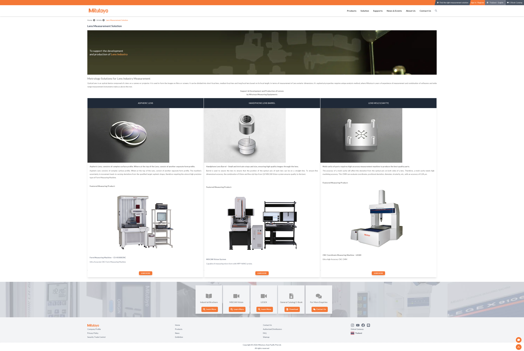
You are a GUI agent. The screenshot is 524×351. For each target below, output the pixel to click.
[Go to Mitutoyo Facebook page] (364, 324)
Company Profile (94, 329)
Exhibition (179, 337)
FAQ (265, 333)
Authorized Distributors (272, 329)
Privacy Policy (92, 333)
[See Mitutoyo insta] (353, 324)
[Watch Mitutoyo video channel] (358, 324)
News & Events (394, 10)
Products (351, 10)
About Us (411, 10)
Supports (378, 10)
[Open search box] (436, 11)
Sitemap (266, 337)
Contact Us (425, 10)
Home (89, 20)
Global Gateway (357, 329)
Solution (365, 10)
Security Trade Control (96, 337)
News (177, 333)
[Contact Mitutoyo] (369, 324)
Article (99, 20)
